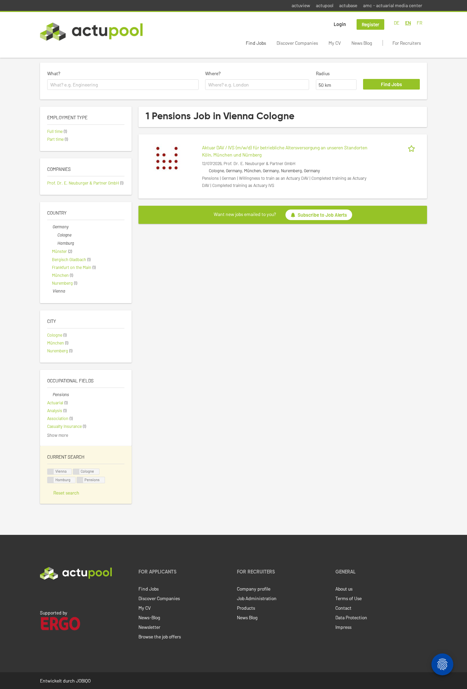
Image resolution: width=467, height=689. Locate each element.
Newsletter (149, 627)
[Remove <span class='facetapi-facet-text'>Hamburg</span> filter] (51, 480)
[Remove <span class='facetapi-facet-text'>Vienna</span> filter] (51, 472)
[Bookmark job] (412, 147)
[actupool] (91, 32)
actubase (348, 5)
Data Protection (351, 617)
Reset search (66, 493)
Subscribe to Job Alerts (322, 215)
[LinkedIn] (44, 594)
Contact (343, 608)
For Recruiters (406, 43)
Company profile (253, 589)
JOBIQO (83, 681)
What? (53, 73)
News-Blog (149, 617)
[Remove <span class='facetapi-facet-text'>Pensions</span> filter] (80, 480)
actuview (301, 5)
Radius (323, 73)
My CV (335, 43)
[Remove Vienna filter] (50, 291)
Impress (343, 627)
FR (419, 23)
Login (340, 24)
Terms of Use (348, 598)
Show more (57, 435)
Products (246, 608)
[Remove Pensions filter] (50, 394)
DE (396, 23)
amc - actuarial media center (392, 5)
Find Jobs (256, 43)
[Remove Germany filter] (50, 226)
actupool (324, 5)
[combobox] (123, 84)
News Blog (361, 43)
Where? (213, 73)
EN (408, 23)
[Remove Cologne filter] (54, 235)
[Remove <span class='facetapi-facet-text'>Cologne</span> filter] (76, 472)
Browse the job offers (159, 636)
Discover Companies (297, 43)
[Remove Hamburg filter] (54, 243)
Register (370, 24)
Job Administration (257, 598)
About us (343, 589)
